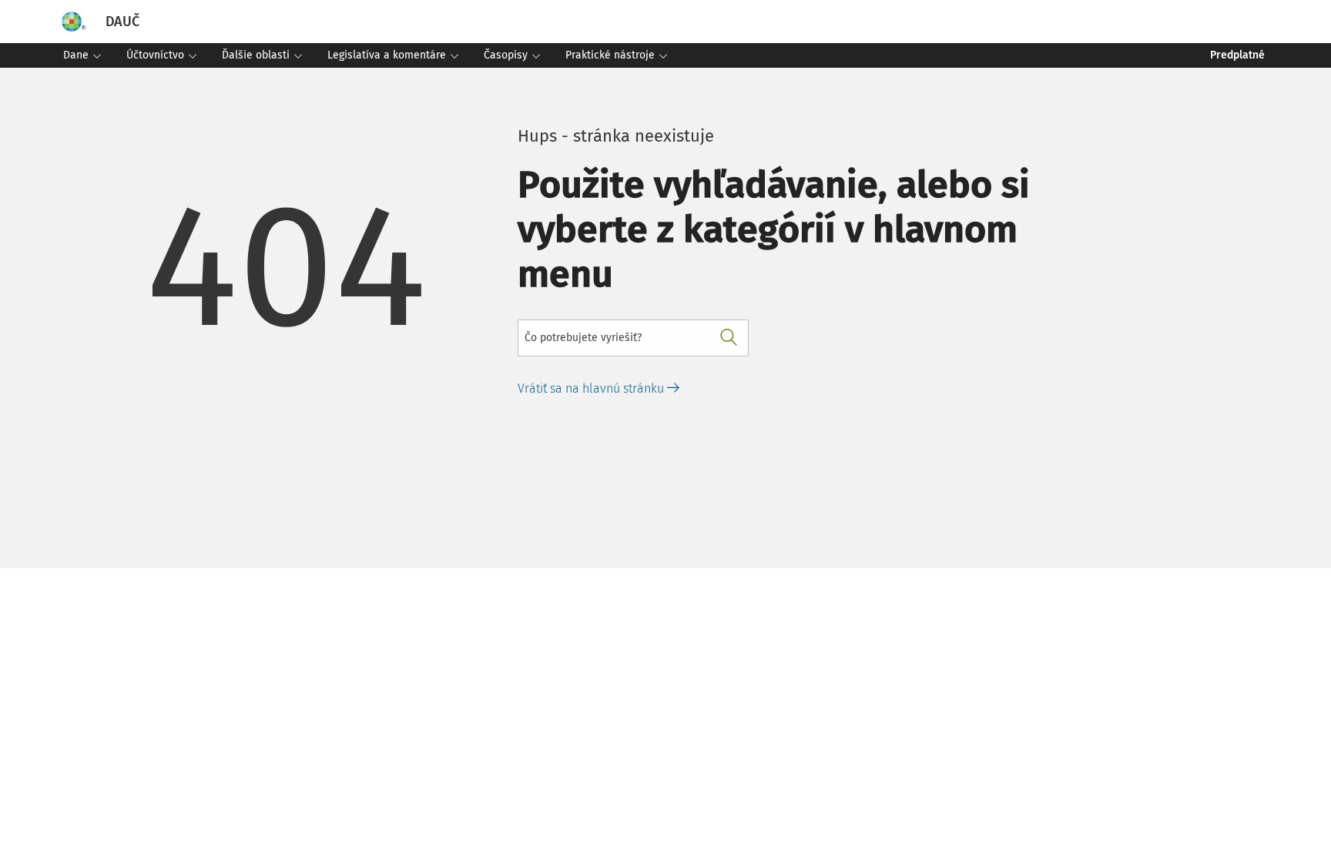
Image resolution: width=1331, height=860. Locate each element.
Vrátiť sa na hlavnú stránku (592, 388)
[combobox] (633, 338)
